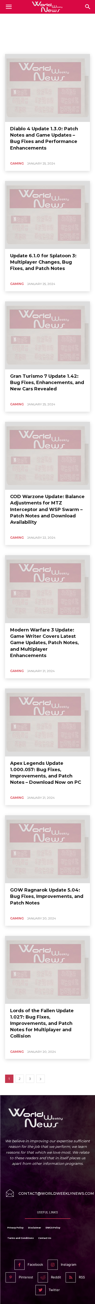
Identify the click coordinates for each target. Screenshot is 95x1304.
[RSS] (71, 1277)
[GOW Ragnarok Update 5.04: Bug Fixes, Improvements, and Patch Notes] (47, 849)
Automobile (15, 47)
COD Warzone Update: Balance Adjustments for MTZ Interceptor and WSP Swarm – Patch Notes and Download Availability (47, 509)
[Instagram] (53, 1265)
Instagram (68, 1264)
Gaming (17, 163)
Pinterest (26, 1277)
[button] (88, 7)
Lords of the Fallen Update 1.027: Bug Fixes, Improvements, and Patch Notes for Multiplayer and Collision (42, 1023)
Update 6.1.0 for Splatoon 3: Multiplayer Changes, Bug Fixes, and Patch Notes (43, 262)
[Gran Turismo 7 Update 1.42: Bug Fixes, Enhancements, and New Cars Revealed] (47, 335)
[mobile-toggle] (9, 7)
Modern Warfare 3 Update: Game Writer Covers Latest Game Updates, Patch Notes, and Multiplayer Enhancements (44, 642)
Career (52, 47)
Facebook (35, 1264)
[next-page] (40, 1079)
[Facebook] (19, 1265)
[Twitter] (40, 1290)
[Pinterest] (11, 1277)
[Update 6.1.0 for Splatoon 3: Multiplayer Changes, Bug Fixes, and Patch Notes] (47, 215)
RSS (82, 1277)
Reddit (56, 1277)
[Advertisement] (47, 27)
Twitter (54, 1290)
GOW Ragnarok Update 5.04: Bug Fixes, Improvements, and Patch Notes (46, 896)
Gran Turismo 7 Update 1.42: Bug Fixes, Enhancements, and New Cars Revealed (47, 382)
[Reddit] (43, 1277)
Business (35, 47)
